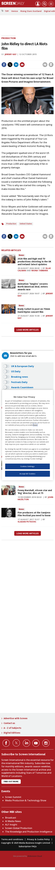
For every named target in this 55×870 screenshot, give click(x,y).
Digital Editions (12, 732)
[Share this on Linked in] (16, 64)
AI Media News (13, 821)
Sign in (14, 58)
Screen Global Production (18, 828)
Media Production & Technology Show (25, 800)
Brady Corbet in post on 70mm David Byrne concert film (34, 310)
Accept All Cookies (27, 474)
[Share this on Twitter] (10, 64)
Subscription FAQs (28, 846)
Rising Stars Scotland (30, 11)
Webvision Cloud (35, 856)
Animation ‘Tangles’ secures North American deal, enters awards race (33, 287)
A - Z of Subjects (12, 728)
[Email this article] (22, 64)
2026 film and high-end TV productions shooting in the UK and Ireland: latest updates (34, 261)
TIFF (7, 11)
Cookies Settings (27, 466)
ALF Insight (11, 824)
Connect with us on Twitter (16, 743)
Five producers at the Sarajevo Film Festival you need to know (34, 514)
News (21, 255)
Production (8, 38)
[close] (53, 58)
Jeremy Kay (10, 54)
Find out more (11, 781)
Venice (14, 11)
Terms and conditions (12, 839)
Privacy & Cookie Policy (38, 839)
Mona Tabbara (39, 270)
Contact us (9, 723)
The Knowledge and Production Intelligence (28, 831)
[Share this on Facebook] (3, 64)
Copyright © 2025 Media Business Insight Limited (25, 842)
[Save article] (51, 64)
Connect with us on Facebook (6, 743)
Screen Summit (13, 797)
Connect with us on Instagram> (46, 743)
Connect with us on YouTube (35, 743)
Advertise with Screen (15, 718)
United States (26, 224)
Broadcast (10, 817)
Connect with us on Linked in (26, 743)
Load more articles (27, 329)
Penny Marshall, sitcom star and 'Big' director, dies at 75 (35, 491)
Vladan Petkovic (27, 521)
